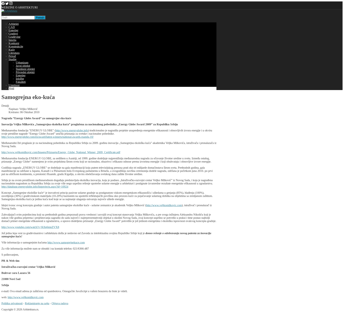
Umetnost (14, 85)
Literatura (14, 52)
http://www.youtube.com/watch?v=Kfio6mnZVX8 (30, 227)
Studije (12, 59)
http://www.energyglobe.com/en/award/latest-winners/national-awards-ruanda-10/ (47, 136)
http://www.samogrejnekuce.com (66, 242)
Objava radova (60, 303)
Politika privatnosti (12, 303)
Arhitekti (14, 23)
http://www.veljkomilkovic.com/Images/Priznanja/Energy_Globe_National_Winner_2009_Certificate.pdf (60, 152)
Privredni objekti (25, 72)
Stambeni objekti (25, 69)
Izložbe (20, 78)
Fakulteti (21, 81)
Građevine (14, 36)
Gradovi (13, 33)
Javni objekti (23, 65)
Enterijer (13, 30)
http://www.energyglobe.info (72, 130)
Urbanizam (22, 62)
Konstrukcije (16, 46)
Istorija (12, 40)
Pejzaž (12, 56)
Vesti (11, 88)
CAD (12, 27)
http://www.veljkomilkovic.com (164, 205)
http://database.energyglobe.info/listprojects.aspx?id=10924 (34, 186)
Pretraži (5, 14)
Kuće (12, 49)
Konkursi (14, 43)
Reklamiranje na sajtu (37, 303)
